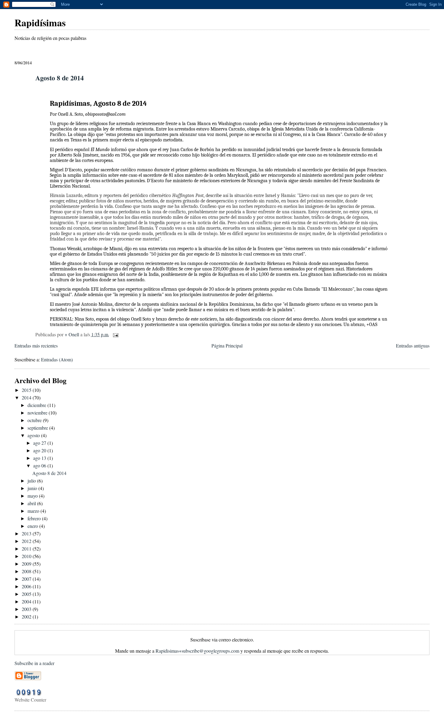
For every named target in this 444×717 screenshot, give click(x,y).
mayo (33, 496)
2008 (27, 571)
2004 (27, 601)
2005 (27, 594)
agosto (34, 435)
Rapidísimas (40, 22)
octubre (35, 420)
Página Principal (227, 345)
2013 (27, 533)
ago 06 (40, 465)
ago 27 (40, 443)
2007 (27, 579)
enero (33, 526)
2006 (27, 586)
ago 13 (40, 458)
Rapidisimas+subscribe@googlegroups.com (197, 651)
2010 (27, 556)
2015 (27, 390)
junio (32, 488)
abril (32, 503)
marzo (33, 511)
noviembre (38, 412)
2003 (27, 609)
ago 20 (40, 450)
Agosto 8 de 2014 (59, 78)
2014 (27, 397)
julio (32, 480)
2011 (27, 548)
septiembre (38, 428)
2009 (27, 563)
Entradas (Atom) (57, 359)
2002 (27, 616)
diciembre (37, 405)
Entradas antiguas (413, 345)
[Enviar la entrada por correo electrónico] (115, 334)
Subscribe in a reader (34, 663)
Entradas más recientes (36, 345)
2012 (27, 541)
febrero (34, 518)
